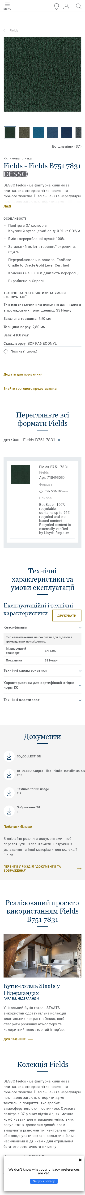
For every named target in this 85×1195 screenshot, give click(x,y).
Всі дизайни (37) (66, 146)
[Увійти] (66, 6)
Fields (13, 30)
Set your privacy (44, 1181)
